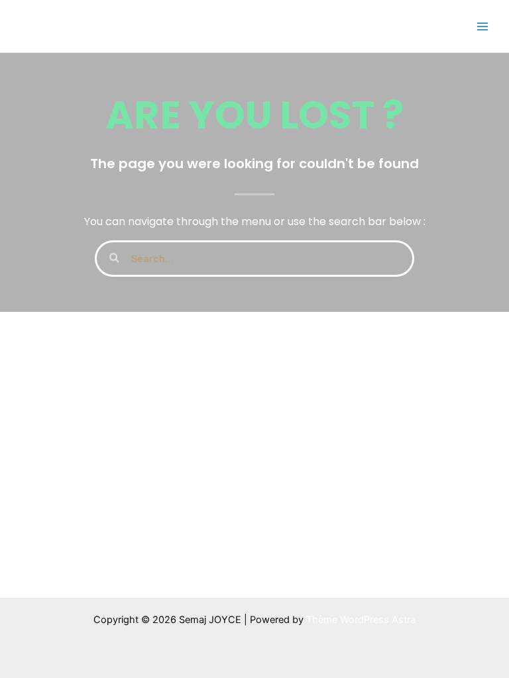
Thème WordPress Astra (361, 620)
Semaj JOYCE (80, 25)
